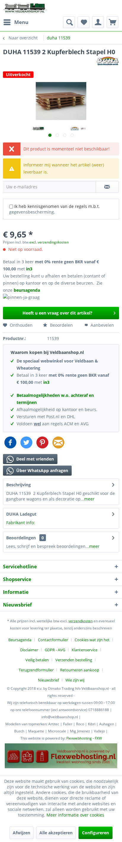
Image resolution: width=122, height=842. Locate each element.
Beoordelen (61, 325)
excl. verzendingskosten (49, 242)
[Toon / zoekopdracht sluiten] (69, 22)
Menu (21, 22)
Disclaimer (29, 649)
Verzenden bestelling (73, 660)
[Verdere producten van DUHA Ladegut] (107, 61)
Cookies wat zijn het (92, 639)
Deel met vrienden (34, 459)
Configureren (95, 832)
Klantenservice (84, 649)
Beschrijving (18, 484)
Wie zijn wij (74, 680)
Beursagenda (19, 639)
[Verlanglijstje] (83, 22)
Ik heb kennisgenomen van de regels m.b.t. (54, 209)
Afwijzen (21, 832)
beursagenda (27, 290)
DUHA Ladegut (21, 514)
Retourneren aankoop (79, 670)
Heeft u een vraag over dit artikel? (57, 313)
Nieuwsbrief (48, 680)
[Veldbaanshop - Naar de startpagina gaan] (25, 8)
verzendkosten (80, 620)
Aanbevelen (101, 325)
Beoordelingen (21, 538)
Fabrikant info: (20, 522)
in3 (29, 269)
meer (89, 499)
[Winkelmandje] (112, 22)
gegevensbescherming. (32, 212)
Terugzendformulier (36, 670)
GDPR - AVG (55, 649)
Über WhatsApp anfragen (41, 470)
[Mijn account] (98, 22)
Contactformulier (53, 639)
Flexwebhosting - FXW (84, 738)
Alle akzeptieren (56, 832)
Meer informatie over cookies (75, 815)
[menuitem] (15, 22)
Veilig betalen (37, 660)
